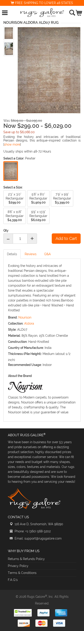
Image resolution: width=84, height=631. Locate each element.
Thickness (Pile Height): (25, 354)
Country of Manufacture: (26, 348)
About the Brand (20, 376)
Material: (14, 335)
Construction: (17, 341)
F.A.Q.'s (13, 580)
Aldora (29, 323)
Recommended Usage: (25, 365)
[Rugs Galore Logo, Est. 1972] (42, 12)
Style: (12, 329)
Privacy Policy (18, 566)
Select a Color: (13, 158)
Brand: (12, 317)
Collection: (15, 323)
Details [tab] (12, 254)
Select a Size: (13, 187)
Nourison (24, 317)
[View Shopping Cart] (79, 12)
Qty (6, 230)
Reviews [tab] (31, 254)
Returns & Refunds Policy (26, 559)
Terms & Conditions (22, 573)
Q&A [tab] (47, 254)
